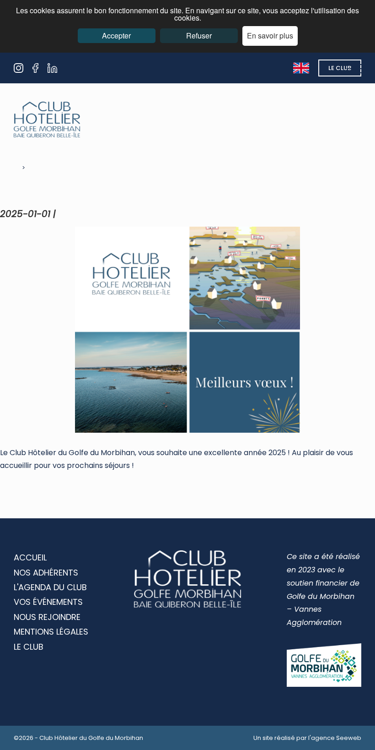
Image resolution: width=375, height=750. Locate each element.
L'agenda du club (50, 587)
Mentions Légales (51, 631)
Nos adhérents (46, 572)
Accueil (30, 557)
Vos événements (48, 602)
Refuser (199, 35)
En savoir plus (270, 35)
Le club (339, 68)
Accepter (116, 35)
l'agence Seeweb (334, 738)
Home (12, 167)
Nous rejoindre (47, 617)
